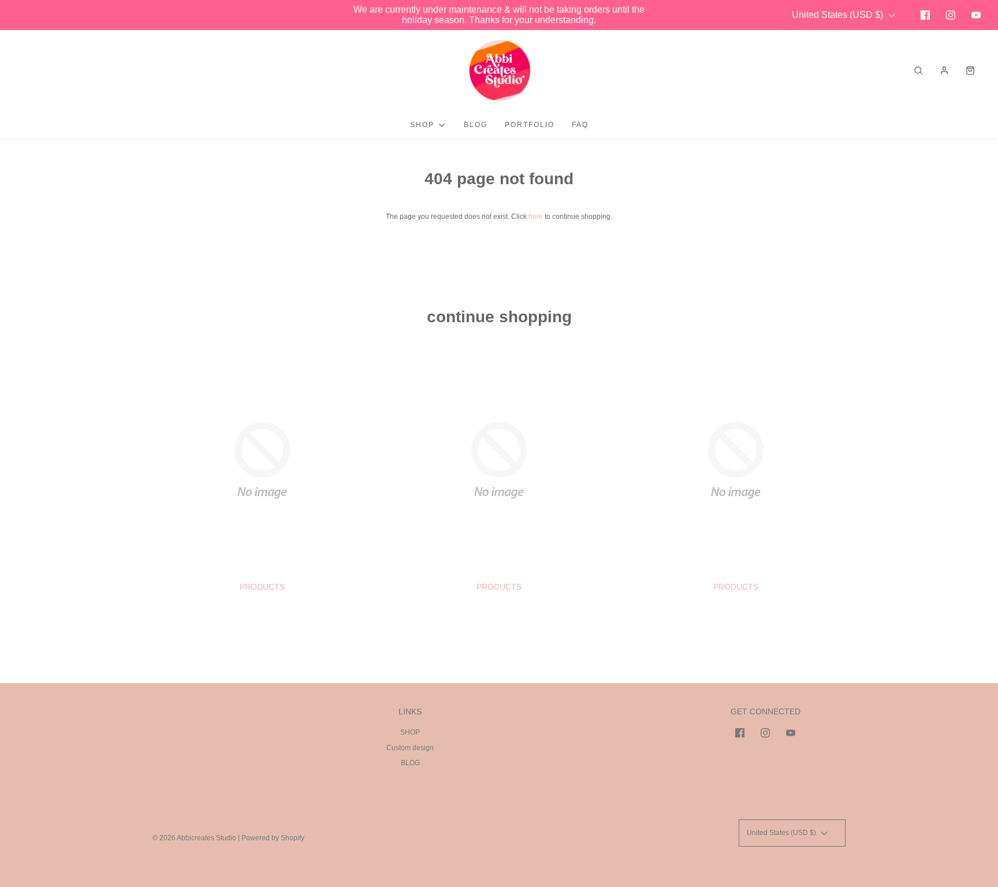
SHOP (410, 732)
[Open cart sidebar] (970, 70)
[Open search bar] (918, 70)
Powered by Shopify (272, 838)
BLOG (475, 125)
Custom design (410, 748)
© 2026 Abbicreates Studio (194, 838)
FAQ (580, 125)
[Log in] (944, 70)
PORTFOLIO (529, 125)
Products (262, 586)
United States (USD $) (838, 15)
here (535, 217)
